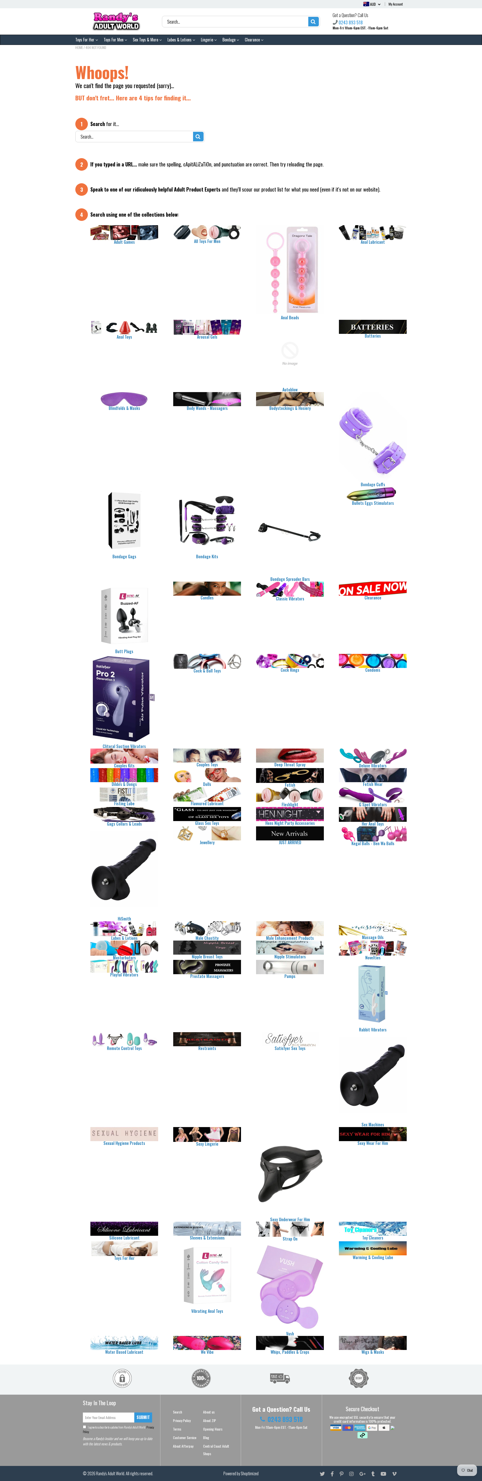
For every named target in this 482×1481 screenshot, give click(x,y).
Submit (143, 1417)
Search (177, 1411)
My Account (396, 4)
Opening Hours (212, 1429)
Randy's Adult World (110, 1473)
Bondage (229, 40)
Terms (177, 1429)
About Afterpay (183, 1446)
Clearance (253, 40)
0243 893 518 (351, 22)
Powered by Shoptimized (241, 1473)
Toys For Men (114, 40)
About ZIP (209, 1420)
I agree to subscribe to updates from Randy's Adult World (118, 1429)
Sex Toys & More (146, 40)
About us (209, 1411)
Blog (206, 1437)
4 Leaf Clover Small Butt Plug (51, 1473)
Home (79, 47)
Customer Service (184, 1437)
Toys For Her (85, 40)
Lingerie (207, 40)
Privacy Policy (182, 1420)
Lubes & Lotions (180, 40)
